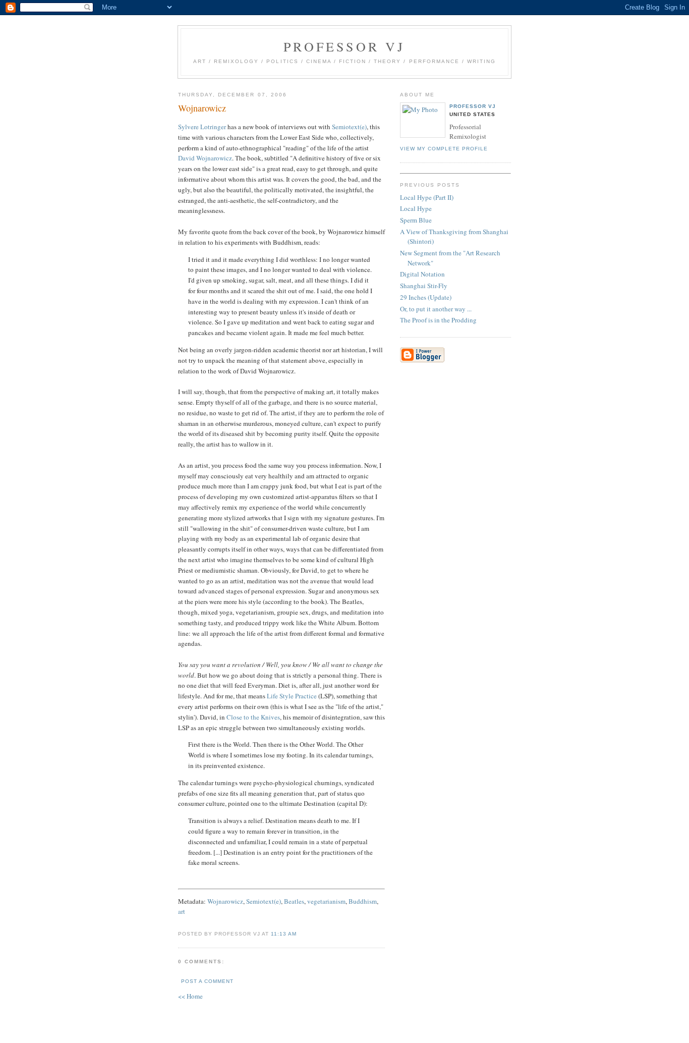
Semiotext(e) (349, 126)
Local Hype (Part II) (426, 197)
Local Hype (416, 208)
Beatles (294, 901)
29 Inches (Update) (425, 297)
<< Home (190, 996)
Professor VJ (344, 46)
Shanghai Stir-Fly (423, 285)
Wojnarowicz (225, 901)
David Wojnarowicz (205, 157)
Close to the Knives (253, 717)
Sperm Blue (416, 220)
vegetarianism (326, 901)
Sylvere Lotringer (202, 126)
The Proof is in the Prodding (438, 319)
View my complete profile (444, 148)
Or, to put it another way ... (436, 308)
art (181, 911)
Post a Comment (207, 981)
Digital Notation (422, 274)
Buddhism (363, 901)
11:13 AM (284, 934)
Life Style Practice (292, 695)
